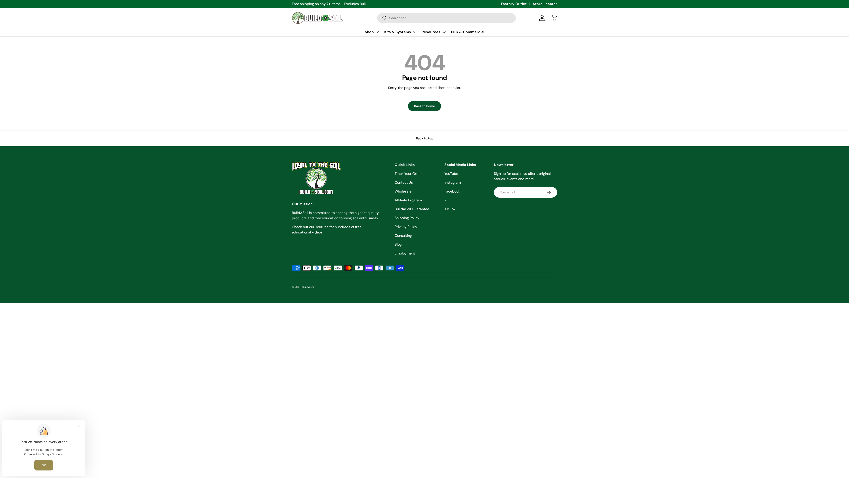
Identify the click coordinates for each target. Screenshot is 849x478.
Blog (398, 244)
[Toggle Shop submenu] (377, 32)
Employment (405, 253)
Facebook (452, 191)
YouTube (451, 173)
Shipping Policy (407, 218)
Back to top (424, 138)
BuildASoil (308, 287)
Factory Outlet (514, 4)
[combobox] (446, 18)
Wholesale (403, 191)
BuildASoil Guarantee (412, 209)
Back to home (424, 106)
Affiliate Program (408, 200)
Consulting (403, 235)
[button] (554, 18)
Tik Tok (449, 209)
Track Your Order (408, 173)
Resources (431, 32)
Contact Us (404, 182)
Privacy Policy (406, 226)
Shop (369, 32)
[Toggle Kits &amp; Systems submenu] (414, 32)
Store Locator (545, 4)
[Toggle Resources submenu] (444, 32)
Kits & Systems (397, 32)
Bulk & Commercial (467, 32)
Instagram (452, 182)
